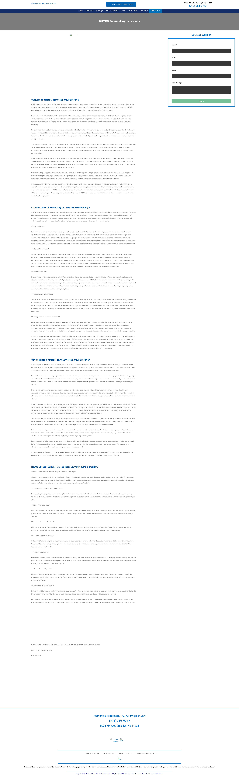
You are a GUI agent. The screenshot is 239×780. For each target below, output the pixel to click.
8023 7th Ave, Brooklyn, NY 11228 (119, 725)
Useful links (133, 11)
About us (89, 11)
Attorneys (99, 11)
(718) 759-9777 (197, 5)
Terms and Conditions (157, 773)
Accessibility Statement (134, 773)
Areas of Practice (112, 11)
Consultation (155, 11)
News (123, 11)
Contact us (144, 11)
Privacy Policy (146, 773)
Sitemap (124, 773)
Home (81, 11)
